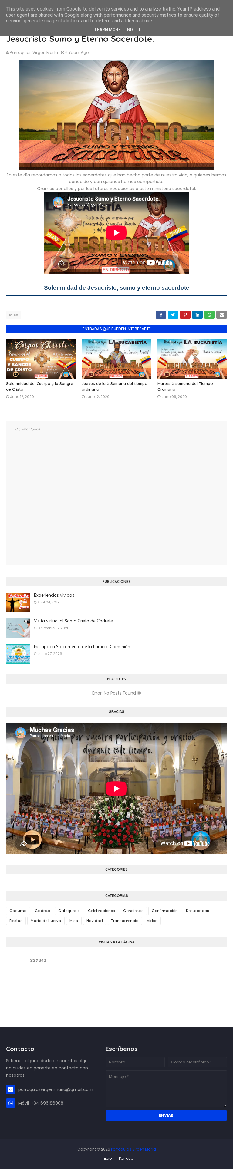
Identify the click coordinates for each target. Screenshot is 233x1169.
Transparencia (125, 920)
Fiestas (15, 920)
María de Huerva (46, 920)
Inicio (107, 1158)
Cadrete (42, 910)
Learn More (108, 29)
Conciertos (133, 910)
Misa (13, 314)
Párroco (126, 1158)
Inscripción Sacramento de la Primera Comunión (82, 646)
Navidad (94, 920)
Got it (134, 29)
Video (152, 920)
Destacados (197, 910)
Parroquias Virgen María (34, 52)
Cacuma (18, 910)
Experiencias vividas (54, 595)
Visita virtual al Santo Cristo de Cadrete (73, 621)
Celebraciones (101, 910)
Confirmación (165, 910)
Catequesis (69, 910)
